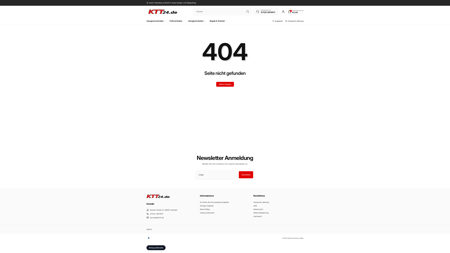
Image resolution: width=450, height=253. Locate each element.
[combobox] (222, 11)
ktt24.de (289, 238)
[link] (171, 3)
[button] (296, 11)
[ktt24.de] (158, 197)
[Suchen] (247, 11)
